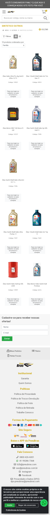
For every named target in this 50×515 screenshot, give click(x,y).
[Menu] (4, 12)
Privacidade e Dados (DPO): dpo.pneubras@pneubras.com (25, 480)
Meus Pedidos (15, 351)
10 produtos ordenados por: (13, 42)
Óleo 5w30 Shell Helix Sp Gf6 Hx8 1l (37, 129)
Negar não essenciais (27, 505)
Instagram (26, 472)
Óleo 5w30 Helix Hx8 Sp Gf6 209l (13, 285)
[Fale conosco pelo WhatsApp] (44, 503)
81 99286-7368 (26, 461)
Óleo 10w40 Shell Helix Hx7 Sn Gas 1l (37, 77)
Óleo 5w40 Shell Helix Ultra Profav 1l (13, 233)
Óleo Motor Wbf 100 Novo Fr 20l (13, 129)
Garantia (25, 378)
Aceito (9, 505)
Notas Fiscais (15, 356)
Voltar (44, 29)
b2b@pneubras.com (26, 464)
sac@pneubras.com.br (27, 468)
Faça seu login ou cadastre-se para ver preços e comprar (13, 93)
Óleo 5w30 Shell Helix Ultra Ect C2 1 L (13, 181)
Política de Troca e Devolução (25, 398)
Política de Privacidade (25, 394)
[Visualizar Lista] (20, 36)
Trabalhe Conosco (25, 412)
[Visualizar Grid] (16, 36)
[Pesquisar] (45, 18)
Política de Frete (25, 403)
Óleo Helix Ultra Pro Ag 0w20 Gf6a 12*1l (13, 77)
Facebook (26, 475)
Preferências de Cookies (16, 510)
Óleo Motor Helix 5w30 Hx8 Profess (37, 285)
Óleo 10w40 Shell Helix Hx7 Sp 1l (37, 233)
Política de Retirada (25, 408)
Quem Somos (25, 383)
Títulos (37, 351)
